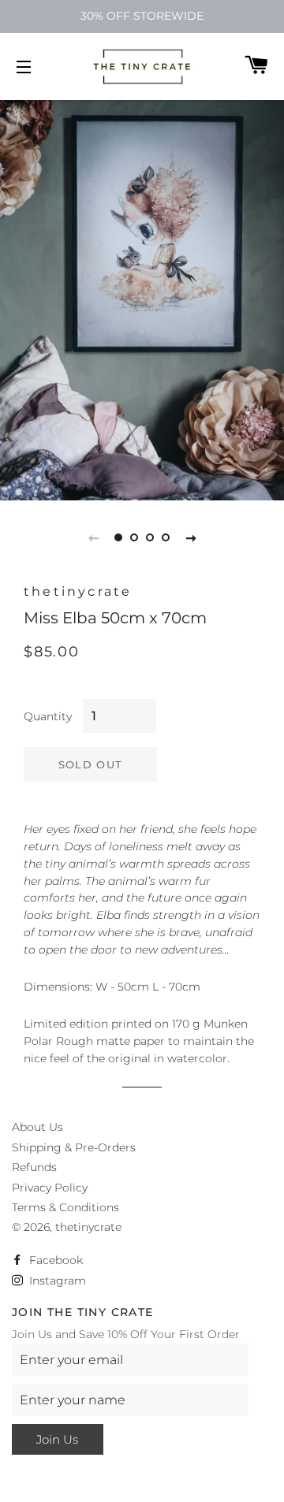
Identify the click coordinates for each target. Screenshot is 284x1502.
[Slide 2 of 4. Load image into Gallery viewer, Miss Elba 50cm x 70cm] (134, 537)
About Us (37, 1127)
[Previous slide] (93, 537)
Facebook (54, 1260)
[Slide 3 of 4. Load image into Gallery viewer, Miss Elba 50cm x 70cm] (150, 537)
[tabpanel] (142, 287)
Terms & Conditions (65, 1207)
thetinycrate (88, 1227)
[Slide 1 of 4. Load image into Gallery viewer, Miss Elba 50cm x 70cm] (118, 537)
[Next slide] (191, 537)
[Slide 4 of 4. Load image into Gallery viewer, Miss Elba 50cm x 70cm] (166, 537)
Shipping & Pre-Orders (74, 1147)
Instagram (56, 1280)
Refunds (34, 1167)
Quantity (48, 716)
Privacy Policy (50, 1187)
